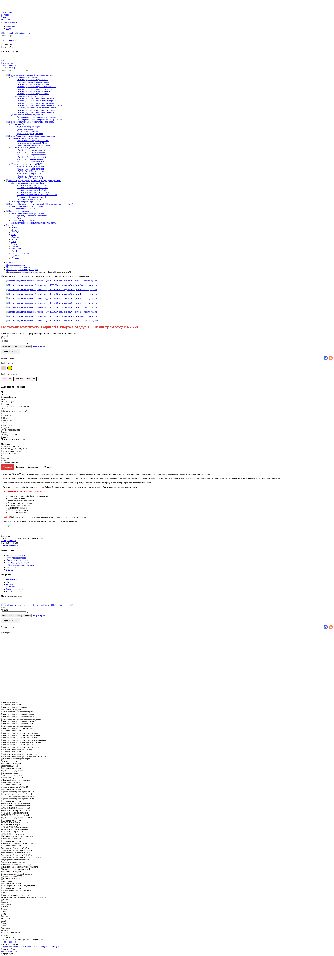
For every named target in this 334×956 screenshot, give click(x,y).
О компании (6, 12)
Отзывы (47, 467)
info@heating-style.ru (10, 545)
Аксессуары (11, 567)
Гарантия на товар (14, 589)
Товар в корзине (39, 346)
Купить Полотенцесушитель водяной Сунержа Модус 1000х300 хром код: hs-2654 (37, 605)
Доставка (5, 15)
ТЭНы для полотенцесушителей (20, 565)
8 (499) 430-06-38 (8, 40)
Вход (8, 29)
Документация (34, 467)
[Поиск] (27, 36)
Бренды (9, 569)
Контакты (5, 19)
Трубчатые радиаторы (16, 558)
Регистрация (11, 26)
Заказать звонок (26, 947)
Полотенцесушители (15, 555)
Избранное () (40, 947)
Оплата (4, 17)
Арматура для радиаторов (17, 562)
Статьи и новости (9, 22)
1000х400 (19, 379)
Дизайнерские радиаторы (17, 560)
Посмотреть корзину (10, 63)
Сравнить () (53, 947)
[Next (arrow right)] (5, 603)
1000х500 (31, 379)
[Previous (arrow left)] (2, 603)
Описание (7, 467)
